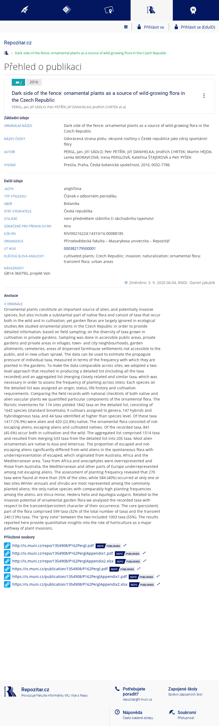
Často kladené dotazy (138, 718)
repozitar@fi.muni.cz (137, 699)
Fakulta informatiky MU (52, 695)
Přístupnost (186, 718)
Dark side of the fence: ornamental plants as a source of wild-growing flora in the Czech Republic (90, 53)
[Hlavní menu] (126, 26)
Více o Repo (79, 695)
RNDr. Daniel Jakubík (196, 282)
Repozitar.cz (18, 43)
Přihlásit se (154, 27)
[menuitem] (202, 96)
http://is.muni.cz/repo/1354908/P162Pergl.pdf (53, 545)
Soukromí (187, 712)
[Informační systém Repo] (6, 52)
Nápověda (132, 712)
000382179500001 (80, 248)
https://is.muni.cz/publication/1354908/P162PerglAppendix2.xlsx (69, 584)
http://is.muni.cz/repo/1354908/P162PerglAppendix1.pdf (62, 553)
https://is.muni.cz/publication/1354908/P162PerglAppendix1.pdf (69, 576)
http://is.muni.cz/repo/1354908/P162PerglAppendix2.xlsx (63, 561)
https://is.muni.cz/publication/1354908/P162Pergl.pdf (60, 568)
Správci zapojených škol (185, 694)
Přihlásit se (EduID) (198, 27)
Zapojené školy (182, 689)
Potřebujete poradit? (134, 691)
